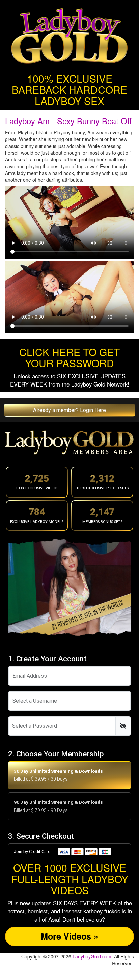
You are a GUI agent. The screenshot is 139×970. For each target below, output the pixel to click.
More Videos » (69, 936)
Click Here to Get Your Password (69, 357)
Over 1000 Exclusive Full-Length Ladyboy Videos (69, 878)
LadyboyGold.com (92, 956)
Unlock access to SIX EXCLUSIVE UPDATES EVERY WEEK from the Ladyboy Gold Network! (69, 380)
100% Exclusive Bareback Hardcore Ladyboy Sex (69, 89)
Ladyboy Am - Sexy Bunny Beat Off (68, 121)
